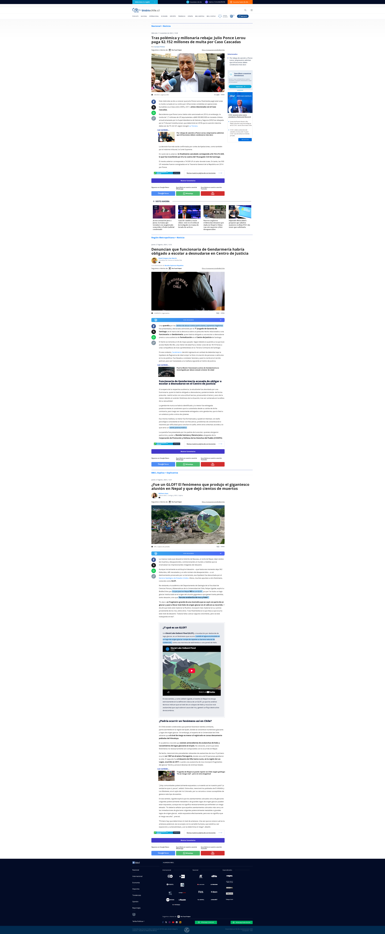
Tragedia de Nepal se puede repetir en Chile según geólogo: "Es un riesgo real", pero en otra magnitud (201, 773)
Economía (164, 16)
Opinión (190, 16)
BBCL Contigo (211, 16)
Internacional (154, 16)
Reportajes (136, 908)
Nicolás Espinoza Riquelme (174, 265)
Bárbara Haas (163, 493)
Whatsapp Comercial (207, 922)
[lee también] (167, 372)
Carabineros (177, 352)
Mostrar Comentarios (188, 180)
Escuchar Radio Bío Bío (240, 2)
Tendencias (181, 16)
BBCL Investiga (199, 16)
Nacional (144, 16)
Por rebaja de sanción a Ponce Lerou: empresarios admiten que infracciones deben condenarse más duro (200, 134)
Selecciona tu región (142, 2)
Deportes (173, 16)
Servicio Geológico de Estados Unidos (174, 578)
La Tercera (193, 126)
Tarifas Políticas (137, 921)
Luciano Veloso (159, 47)
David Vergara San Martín (168, 258)
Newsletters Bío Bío (196, 2)
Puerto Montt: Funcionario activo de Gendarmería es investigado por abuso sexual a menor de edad (198, 369)
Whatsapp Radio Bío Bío (243, 922)
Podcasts (135, 16)
